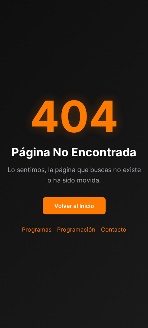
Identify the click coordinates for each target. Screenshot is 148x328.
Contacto (113, 229)
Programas (36, 229)
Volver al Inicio (74, 205)
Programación (76, 229)
